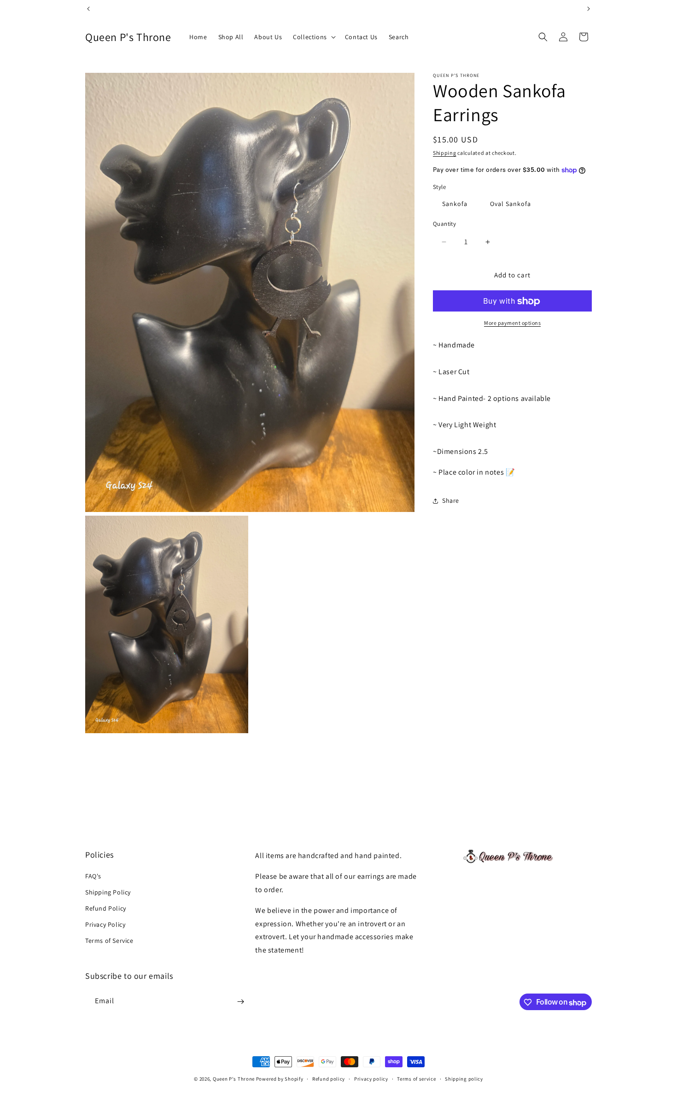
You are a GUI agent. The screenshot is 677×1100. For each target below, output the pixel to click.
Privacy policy (371, 1078)
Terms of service (416, 1078)
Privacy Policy (105, 924)
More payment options (512, 323)
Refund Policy (105, 908)
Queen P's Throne (234, 1079)
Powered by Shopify (279, 1079)
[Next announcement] (588, 9)
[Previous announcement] (88, 9)
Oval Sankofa (510, 204)
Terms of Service (109, 940)
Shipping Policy (108, 892)
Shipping (444, 152)
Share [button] (450, 500)
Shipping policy (464, 1078)
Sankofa (454, 204)
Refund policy (328, 1078)
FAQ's (93, 875)
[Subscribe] (240, 1001)
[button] (313, 37)
